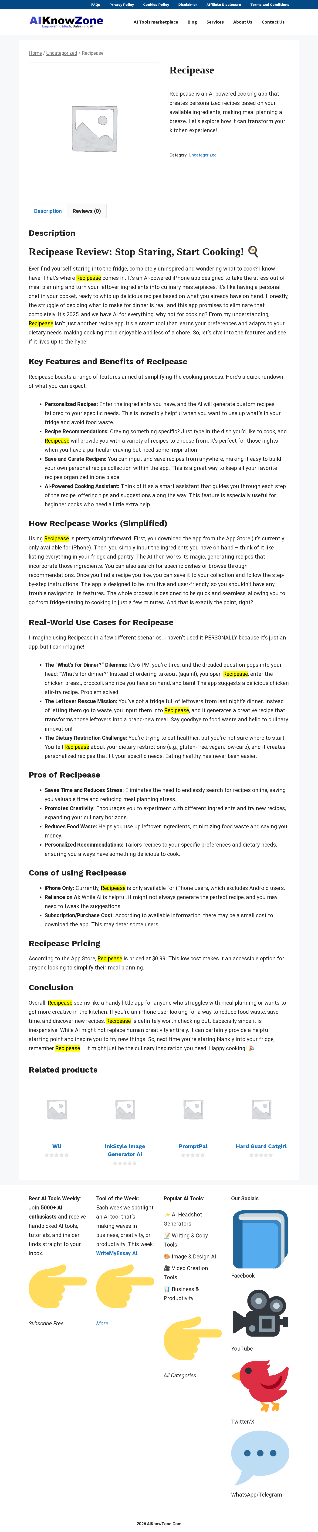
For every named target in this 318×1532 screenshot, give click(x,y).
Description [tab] (48, 211)
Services (215, 22)
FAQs (95, 5)
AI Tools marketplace (156, 22)
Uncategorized (61, 53)
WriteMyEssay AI (116, 1253)
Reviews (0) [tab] (87, 211)
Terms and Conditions (269, 5)
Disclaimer (187, 5)
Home (35, 53)
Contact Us (273, 22)
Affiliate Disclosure (223, 5)
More (102, 1323)
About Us (242, 22)
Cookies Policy (156, 5)
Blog (192, 22)
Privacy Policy (121, 5)
